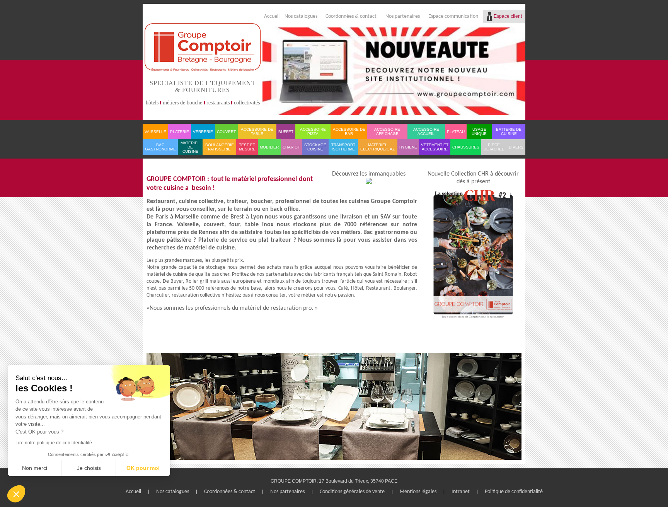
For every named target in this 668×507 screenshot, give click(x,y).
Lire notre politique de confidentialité (53, 443)
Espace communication (453, 16)
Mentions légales (418, 492)
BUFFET (285, 132)
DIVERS (516, 147)
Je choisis (89, 468)
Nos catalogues (301, 16)
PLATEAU (456, 132)
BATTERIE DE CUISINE (508, 131)
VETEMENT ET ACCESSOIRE (434, 147)
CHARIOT (291, 147)
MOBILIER (269, 147)
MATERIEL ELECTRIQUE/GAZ (377, 147)
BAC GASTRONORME (160, 147)
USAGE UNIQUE (479, 131)
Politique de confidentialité (514, 492)
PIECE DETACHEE (494, 147)
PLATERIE (179, 132)
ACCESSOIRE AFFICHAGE (387, 131)
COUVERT (226, 132)
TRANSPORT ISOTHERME (343, 147)
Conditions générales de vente (352, 492)
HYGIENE (408, 147)
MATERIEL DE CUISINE (190, 147)
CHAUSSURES (465, 147)
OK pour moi (143, 468)
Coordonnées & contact (351, 16)
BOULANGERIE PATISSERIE (219, 147)
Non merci (34, 468)
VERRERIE (203, 132)
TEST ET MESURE (247, 147)
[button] (16, 494)
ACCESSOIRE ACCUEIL (426, 131)
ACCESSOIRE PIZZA (313, 131)
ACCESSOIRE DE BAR (349, 131)
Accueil (271, 16)
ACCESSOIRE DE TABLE (257, 131)
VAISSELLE (155, 132)
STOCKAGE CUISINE (315, 147)
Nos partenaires (402, 16)
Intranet (461, 492)
